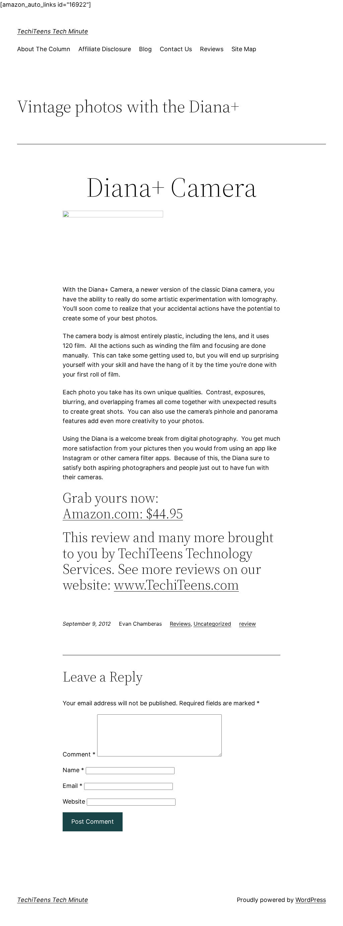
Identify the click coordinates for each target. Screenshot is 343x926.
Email (72, 785)
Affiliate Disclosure (104, 49)
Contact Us (176, 49)
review (247, 623)
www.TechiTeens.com (176, 585)
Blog (145, 49)
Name (73, 770)
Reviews (211, 49)
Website (74, 801)
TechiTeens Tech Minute (52, 31)
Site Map (243, 49)
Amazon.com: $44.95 (123, 513)
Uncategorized (212, 623)
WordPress (310, 899)
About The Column (43, 49)
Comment (79, 754)
